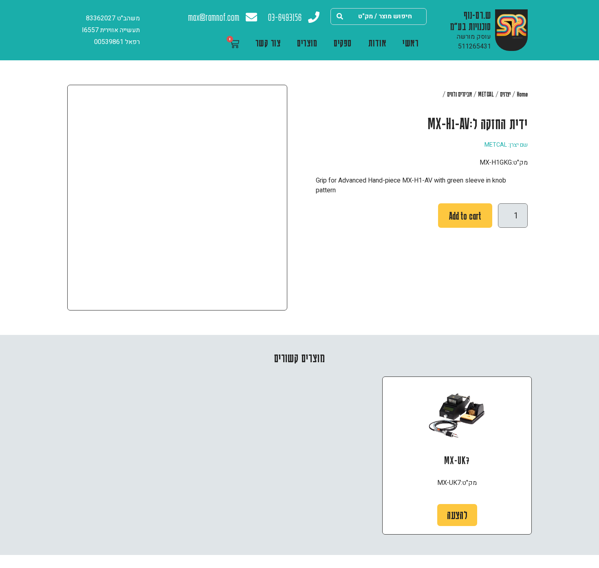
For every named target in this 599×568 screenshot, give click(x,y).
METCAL (486, 94)
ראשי (410, 42)
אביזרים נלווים (459, 94)
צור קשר (268, 42)
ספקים (343, 42)
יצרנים (505, 94)
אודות (377, 42)
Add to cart (465, 215)
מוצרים (307, 42)
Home (522, 94)
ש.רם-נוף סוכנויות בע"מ (470, 20)
